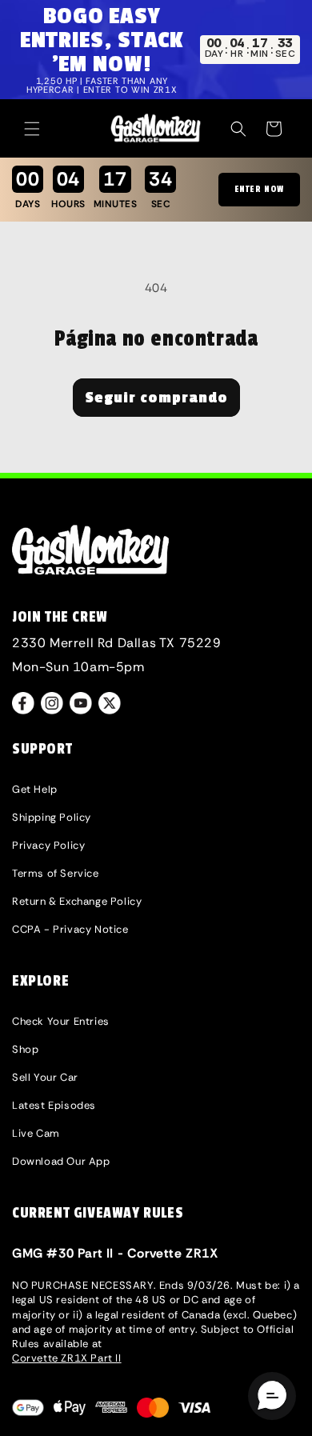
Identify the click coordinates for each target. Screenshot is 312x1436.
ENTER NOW (259, 189)
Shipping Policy (51, 817)
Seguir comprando (156, 397)
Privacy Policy (48, 845)
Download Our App (61, 1161)
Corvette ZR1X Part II (67, 1358)
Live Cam (36, 1133)
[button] (32, 128)
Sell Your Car (45, 1077)
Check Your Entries (61, 1021)
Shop (25, 1049)
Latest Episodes (54, 1105)
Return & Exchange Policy (77, 901)
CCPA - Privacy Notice (70, 929)
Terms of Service (55, 873)
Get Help (35, 789)
